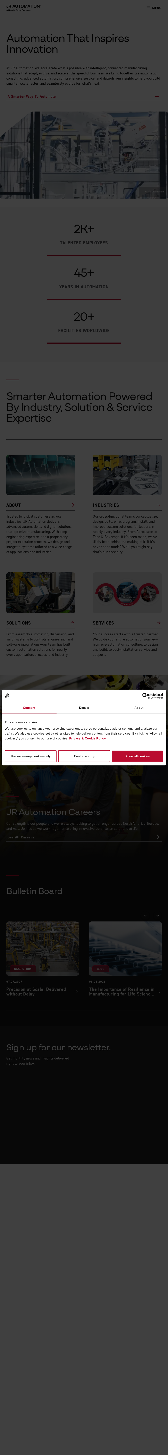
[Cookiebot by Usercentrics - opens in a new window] (145, 696)
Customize (81, 756)
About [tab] (138, 707)
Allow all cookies (137, 756)
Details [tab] (84, 707)
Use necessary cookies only (31, 756)
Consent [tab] (29, 707)
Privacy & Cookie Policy (87, 738)
